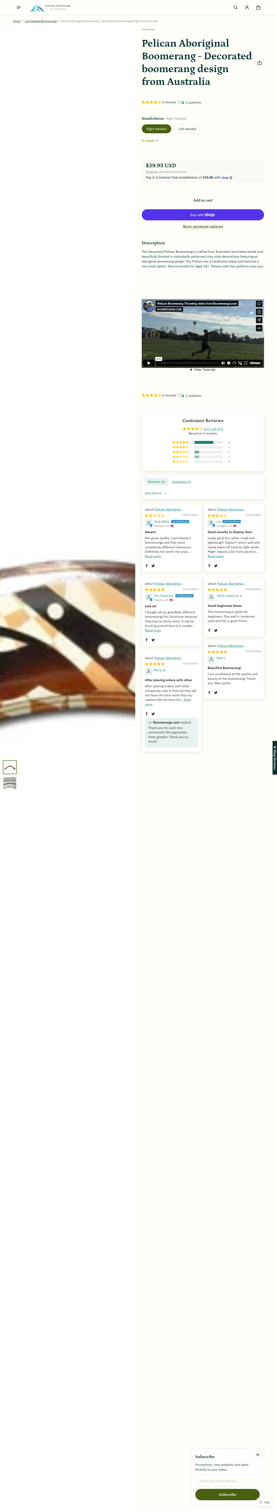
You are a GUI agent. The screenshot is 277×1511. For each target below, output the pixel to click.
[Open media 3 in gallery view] (9, 783)
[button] (235, 7)
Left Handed (187, 129)
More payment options (203, 226)
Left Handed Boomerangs (41, 21)
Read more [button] (153, 556)
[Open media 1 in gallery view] (9, 767)
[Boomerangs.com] (50, 7)
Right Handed (156, 129)
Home (17, 21)
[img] (154, 515)
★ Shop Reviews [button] (275, 758)
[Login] (247, 7)
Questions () (181, 482)
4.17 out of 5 (213, 429)
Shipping (151, 172)
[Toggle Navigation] (18, 7)
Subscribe (227, 1495)
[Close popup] (257, 1454)
